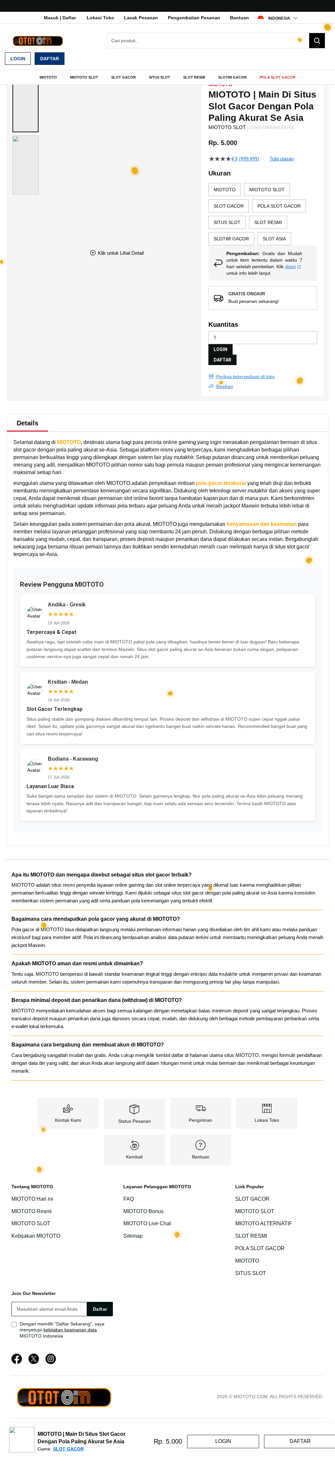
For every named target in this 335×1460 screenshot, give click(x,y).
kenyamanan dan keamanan (262, 524)
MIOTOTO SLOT (30, 1224)
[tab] (27, 423)
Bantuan (239, 17)
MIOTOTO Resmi (31, 1211)
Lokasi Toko (100, 17)
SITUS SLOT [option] (227, 222)
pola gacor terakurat (221, 483)
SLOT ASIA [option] (274, 238)
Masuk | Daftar (60, 17)
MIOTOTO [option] (225, 189)
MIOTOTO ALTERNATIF (263, 1224)
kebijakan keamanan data (70, 1329)
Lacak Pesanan (141, 17)
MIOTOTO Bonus (143, 1211)
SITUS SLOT (250, 1273)
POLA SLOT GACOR (260, 1248)
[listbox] (262, 214)
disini (290, 266)
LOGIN (220, 349)
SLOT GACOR (252, 1199)
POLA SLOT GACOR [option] (279, 206)
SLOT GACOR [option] (229, 206)
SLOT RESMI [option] (268, 222)
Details (27, 423)
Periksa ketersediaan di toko (245, 376)
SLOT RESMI (251, 1236)
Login (17, 58)
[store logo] (37, 41)
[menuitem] (48, 77)
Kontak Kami (68, 1120)
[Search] (317, 40)
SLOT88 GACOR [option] (231, 238)
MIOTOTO (69, 442)
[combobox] (216, 40)
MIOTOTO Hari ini (32, 1199)
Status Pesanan (134, 1121)
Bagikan (224, 386)
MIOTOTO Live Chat (147, 1224)
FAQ (128, 1199)
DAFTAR (222, 359)
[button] (25, 102)
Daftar (49, 58)
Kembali (134, 1156)
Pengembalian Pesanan (194, 17)
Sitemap (133, 1236)
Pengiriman (200, 1120)
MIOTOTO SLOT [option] (267, 189)
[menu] (167, 77)
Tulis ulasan (282, 159)
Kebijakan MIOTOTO (35, 1236)
